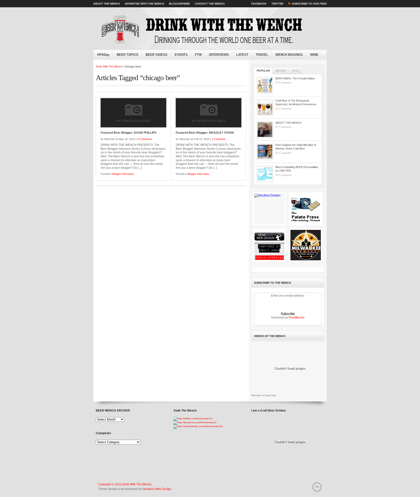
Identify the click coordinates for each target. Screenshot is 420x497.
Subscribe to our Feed (309, 3)
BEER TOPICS (127, 54)
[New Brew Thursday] (269, 208)
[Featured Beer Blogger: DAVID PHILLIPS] (133, 113)
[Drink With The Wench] (200, 30)
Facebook (259, 3)
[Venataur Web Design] (269, 245)
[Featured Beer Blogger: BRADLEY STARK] (209, 113)
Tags (295, 70)
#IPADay (103, 54)
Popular (263, 70)
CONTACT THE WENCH (210, 3)
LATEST (242, 54)
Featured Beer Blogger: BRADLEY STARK (205, 132)
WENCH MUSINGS (289, 54)
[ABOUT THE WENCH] (264, 129)
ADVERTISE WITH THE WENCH (144, 3)
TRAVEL (262, 54)
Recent (280, 70)
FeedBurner (297, 317)
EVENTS (181, 54)
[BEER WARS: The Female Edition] (264, 85)
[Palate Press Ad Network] (305, 208)
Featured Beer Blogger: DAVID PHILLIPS (129, 132)
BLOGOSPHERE (179, 3)
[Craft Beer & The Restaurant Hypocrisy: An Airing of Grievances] (264, 107)
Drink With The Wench (109, 66)
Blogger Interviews (123, 173)
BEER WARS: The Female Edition (295, 78)
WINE (314, 54)
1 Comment (218, 139)
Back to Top (317, 487)
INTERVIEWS (219, 54)
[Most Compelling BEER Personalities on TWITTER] (264, 173)
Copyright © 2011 (110, 484)
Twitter (277, 3)
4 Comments (144, 139)
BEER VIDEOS (156, 54)
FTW (198, 54)
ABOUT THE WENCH (106, 3)
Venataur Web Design (156, 489)
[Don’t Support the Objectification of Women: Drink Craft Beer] (264, 151)
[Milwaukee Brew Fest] (305, 245)
